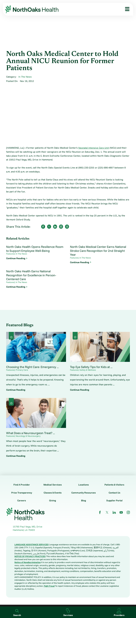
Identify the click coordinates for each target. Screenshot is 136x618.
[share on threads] (67, 227)
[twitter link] (107, 512)
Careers (21, 500)
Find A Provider (21, 485)
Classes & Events (53, 493)
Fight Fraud (49, 586)
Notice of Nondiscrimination (27, 562)
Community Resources (83, 493)
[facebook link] (100, 512)
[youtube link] (121, 512)
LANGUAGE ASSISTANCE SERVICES (31, 544)
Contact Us (114, 493)
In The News (25, 76)
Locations (83, 485)
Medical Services (52, 485)
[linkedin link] (114, 512)
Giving (52, 500)
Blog (83, 500)
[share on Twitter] (49, 227)
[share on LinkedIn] (55, 227)
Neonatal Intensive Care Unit (93, 147)
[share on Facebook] (43, 227)
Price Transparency (21, 493)
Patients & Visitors (114, 485)
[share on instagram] (61, 227)
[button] (126, 9)
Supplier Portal (114, 500)
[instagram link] (128, 512)
